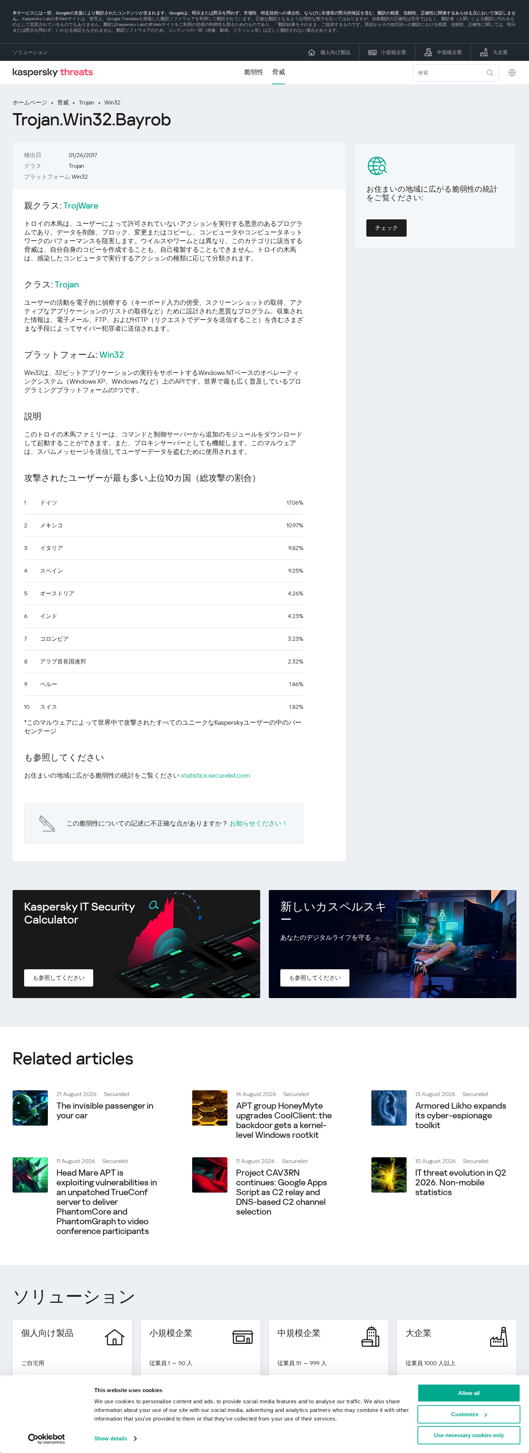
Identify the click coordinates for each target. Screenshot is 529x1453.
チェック (386, 227)
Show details (110, 1438)
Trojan (86, 102)
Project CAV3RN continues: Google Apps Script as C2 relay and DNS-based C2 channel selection (281, 1192)
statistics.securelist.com (215, 775)
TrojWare (80, 206)
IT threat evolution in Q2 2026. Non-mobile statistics (460, 1182)
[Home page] (56, 72)
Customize (464, 1414)
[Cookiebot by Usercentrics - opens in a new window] (46, 1439)
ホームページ (30, 102)
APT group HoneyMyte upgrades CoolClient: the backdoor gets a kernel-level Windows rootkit (284, 1120)
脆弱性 (253, 72)
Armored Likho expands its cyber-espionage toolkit (460, 1115)
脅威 (278, 72)
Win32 (112, 102)
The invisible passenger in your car (104, 1111)
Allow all (469, 1393)
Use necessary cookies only (469, 1435)
